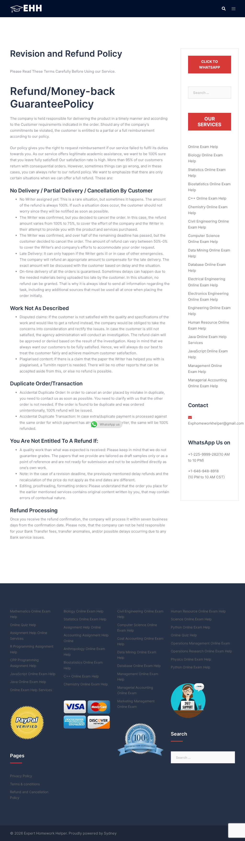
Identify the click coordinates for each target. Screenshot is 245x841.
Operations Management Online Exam (200, 643)
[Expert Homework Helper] (27, 8)
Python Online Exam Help (190, 627)
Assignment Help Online (82, 627)
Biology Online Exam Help (84, 611)
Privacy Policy (21, 776)
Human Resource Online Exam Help (198, 611)
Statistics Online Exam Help (85, 619)
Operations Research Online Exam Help (201, 651)
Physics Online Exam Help (191, 659)
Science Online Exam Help (191, 619)
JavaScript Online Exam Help (33, 674)
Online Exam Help (203, 146)
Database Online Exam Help (139, 666)
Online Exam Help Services (31, 690)
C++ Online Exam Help (207, 198)
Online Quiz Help (23, 625)
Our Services (209, 121)
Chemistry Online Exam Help (86, 684)
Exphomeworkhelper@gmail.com (216, 423)
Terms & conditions (25, 784)
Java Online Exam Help (28, 682)
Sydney (110, 833)
